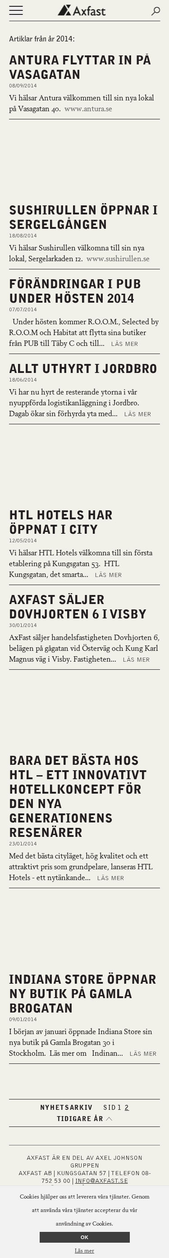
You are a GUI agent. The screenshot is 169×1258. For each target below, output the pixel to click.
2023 (133, 1066)
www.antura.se (88, 109)
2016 (133, 1075)
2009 (109, 1093)
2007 (62, 1102)
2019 (62, 1075)
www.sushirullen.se (118, 259)
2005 (109, 1102)
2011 (62, 1093)
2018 (85, 1075)
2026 (62, 1066)
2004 (133, 1102)
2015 (62, 1084)
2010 (85, 1093)
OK (84, 1237)
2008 (133, 1093)
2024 (109, 1066)
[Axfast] (84, 10)
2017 (109, 1075)
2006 (85, 1102)
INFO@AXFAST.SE (101, 1181)
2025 (85, 1066)
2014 (85, 1084)
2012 (133, 1084)
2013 (109, 1084)
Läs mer (124, 344)
